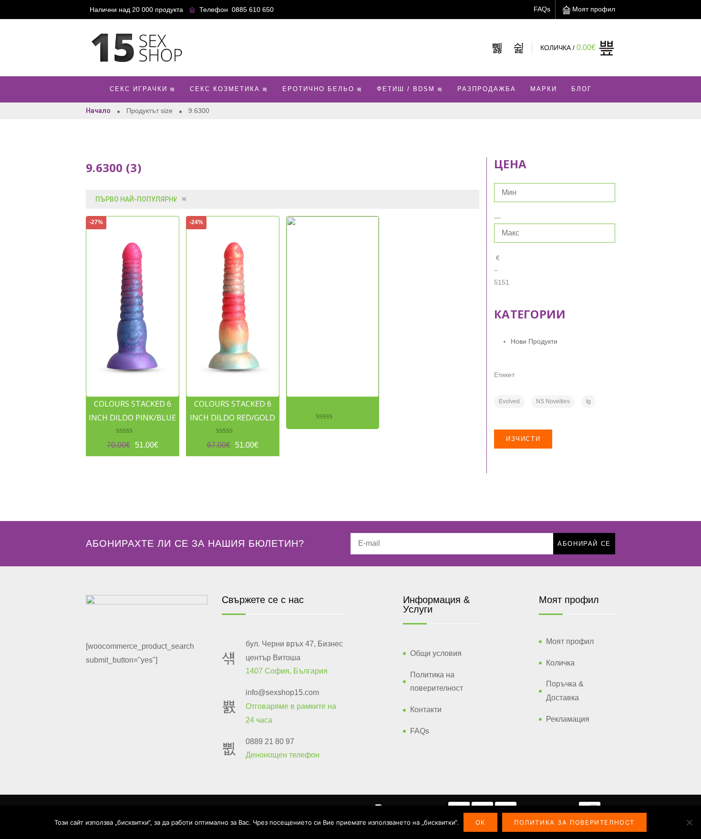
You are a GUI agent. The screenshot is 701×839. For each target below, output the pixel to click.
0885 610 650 (253, 9)
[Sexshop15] (136, 48)
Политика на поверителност (436, 682)
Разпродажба (486, 88)
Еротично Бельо (318, 88)
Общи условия (436, 653)
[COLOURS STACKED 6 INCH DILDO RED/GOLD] (232, 306)
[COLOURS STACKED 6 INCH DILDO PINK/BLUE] (132, 306)
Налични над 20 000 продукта (136, 9)
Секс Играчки (138, 88)
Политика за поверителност (574, 822)
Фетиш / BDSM (406, 88)
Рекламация (567, 719)
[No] (689, 822)
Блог (581, 88)
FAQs (542, 9)
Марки (543, 88)
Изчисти (523, 438)
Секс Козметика (225, 88)
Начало (98, 110)
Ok (480, 822)
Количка (560, 663)
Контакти (426, 710)
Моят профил (593, 9)
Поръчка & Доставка (565, 691)
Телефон (213, 9)
